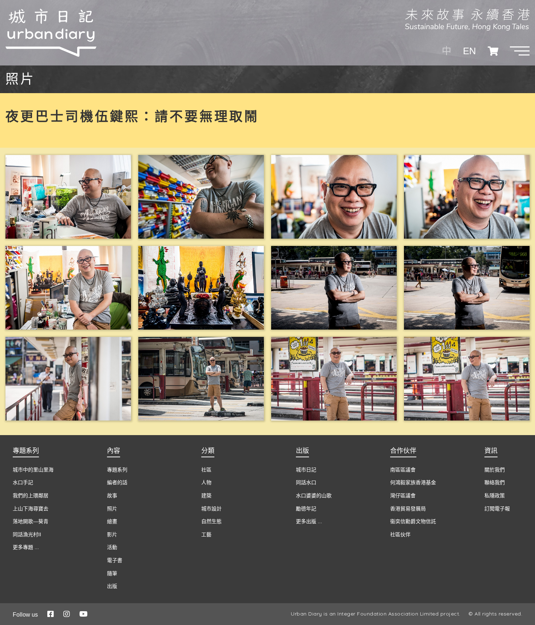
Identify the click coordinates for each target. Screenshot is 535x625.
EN (469, 51)
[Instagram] (66, 614)
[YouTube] (83, 614)
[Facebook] (50, 614)
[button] (520, 51)
